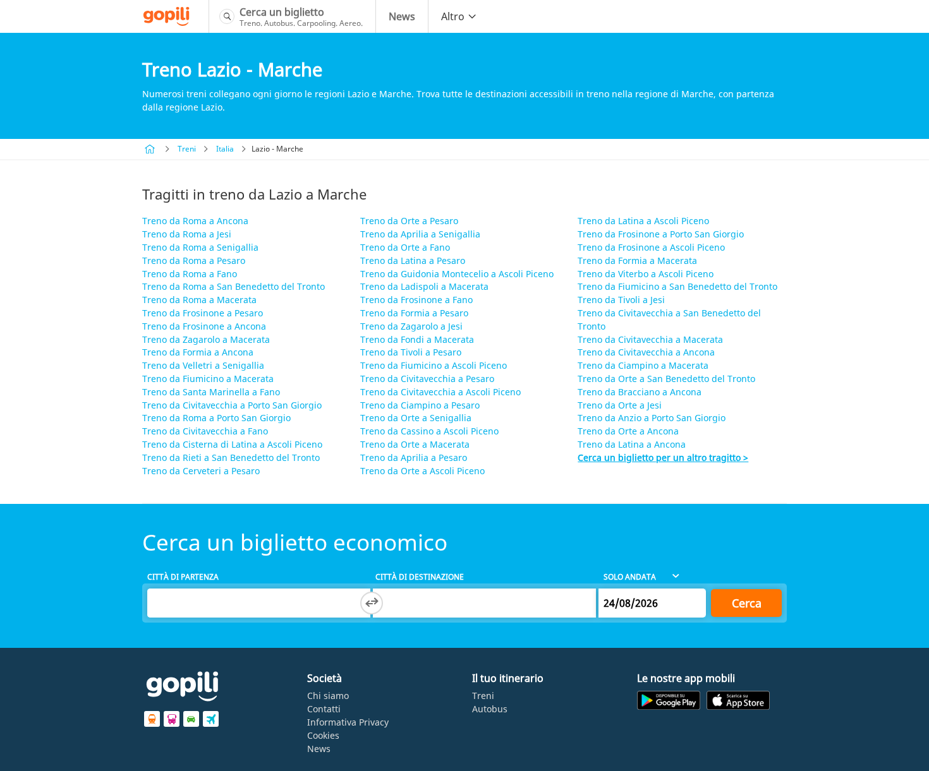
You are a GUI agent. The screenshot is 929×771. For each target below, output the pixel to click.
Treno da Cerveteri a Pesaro (201, 471)
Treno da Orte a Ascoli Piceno (422, 471)
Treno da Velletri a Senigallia (203, 365)
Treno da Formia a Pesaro (414, 313)
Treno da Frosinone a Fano (416, 300)
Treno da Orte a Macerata (415, 444)
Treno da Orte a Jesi (620, 405)
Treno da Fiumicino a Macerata (208, 379)
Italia (225, 148)
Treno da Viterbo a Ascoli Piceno (645, 274)
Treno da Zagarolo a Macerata (206, 339)
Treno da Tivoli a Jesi (621, 300)
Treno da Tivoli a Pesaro (410, 352)
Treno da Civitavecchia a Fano (205, 431)
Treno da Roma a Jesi (186, 234)
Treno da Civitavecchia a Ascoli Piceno (440, 392)
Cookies (323, 735)
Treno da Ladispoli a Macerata (424, 286)
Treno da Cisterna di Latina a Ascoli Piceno (232, 444)
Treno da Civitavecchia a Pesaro (427, 379)
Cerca (747, 603)
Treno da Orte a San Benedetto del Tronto (666, 379)
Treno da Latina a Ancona (632, 444)
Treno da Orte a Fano (405, 247)
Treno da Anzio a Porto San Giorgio (652, 418)
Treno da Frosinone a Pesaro (202, 313)
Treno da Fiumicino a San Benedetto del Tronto (677, 286)
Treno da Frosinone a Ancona (204, 326)
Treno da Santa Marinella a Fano (211, 392)
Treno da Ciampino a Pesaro (420, 405)
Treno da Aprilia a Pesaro (413, 457)
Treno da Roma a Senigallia (200, 247)
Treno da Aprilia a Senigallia (420, 234)
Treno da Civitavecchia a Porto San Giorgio (232, 405)
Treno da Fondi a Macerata (417, 339)
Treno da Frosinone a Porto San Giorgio (661, 234)
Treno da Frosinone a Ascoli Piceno (651, 247)
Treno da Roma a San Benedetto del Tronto (233, 286)
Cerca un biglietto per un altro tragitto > (663, 457)
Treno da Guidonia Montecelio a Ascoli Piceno (457, 274)
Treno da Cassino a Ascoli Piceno (429, 431)
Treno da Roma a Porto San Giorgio (216, 418)
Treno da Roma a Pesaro (193, 260)
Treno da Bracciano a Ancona (639, 392)
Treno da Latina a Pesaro (412, 260)
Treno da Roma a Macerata (199, 300)
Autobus (489, 709)
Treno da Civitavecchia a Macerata (650, 339)
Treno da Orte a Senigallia (415, 418)
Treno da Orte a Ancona (628, 431)
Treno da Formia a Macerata (637, 260)
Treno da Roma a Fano (189, 274)
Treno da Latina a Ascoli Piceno (643, 221)
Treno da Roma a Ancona (195, 221)
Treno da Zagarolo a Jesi (411, 326)
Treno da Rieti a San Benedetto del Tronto (231, 457)
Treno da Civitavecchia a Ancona (646, 352)
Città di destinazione (419, 576)
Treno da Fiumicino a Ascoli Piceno (433, 365)
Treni (187, 148)
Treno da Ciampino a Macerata (643, 365)
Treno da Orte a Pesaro (409, 221)
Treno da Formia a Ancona (197, 352)
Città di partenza (183, 576)
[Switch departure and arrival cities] (371, 603)
